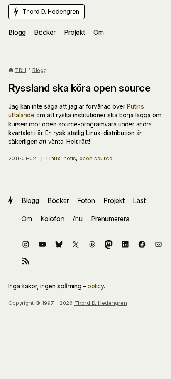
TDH (20, 70)
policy (96, 286)
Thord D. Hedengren (100, 302)
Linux (53, 158)
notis (70, 158)
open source (95, 158)
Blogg (39, 70)
